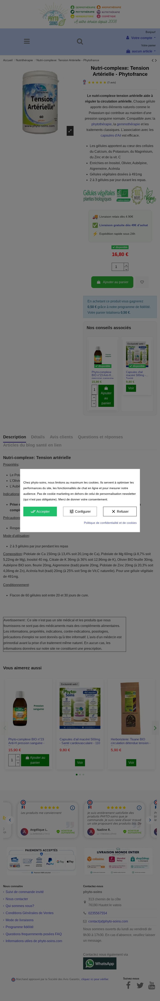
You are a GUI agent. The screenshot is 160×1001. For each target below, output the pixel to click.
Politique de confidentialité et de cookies (110, 522)
